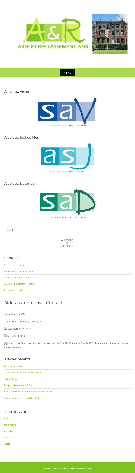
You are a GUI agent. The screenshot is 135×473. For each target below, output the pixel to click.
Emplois (8, 437)
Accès (7, 443)
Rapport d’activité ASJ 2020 (18, 385)
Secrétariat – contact (15, 265)
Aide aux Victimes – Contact (18, 271)
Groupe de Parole (13, 366)
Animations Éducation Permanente (22, 372)
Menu (67, 72)
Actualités (9, 431)
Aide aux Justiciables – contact (19, 283)
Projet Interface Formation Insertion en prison (28, 391)
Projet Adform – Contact (17, 290)
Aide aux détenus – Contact (18, 277)
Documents (10, 424)
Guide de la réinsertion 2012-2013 (21, 397)
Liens (7, 418)
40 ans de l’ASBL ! (13, 378)
